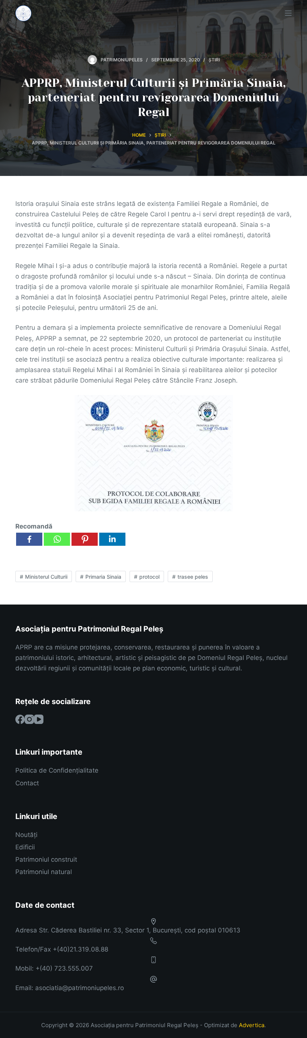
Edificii (25, 847)
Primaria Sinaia (103, 576)
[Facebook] (29, 539)
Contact (27, 783)
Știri (214, 60)
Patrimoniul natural (43, 872)
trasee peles (192, 576)
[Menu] (288, 13)
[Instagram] (29, 719)
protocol (149, 576)
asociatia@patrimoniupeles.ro (79, 988)
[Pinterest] (85, 539)
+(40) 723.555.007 (64, 968)
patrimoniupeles (122, 60)
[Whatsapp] (57, 539)
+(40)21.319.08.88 (80, 949)
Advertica (251, 1025)
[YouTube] (38, 719)
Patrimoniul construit (46, 859)
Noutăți (26, 834)
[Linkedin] (112, 539)
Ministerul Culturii (46, 576)
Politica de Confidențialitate (56, 770)
